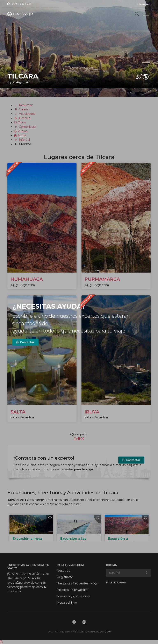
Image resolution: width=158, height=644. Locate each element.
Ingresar (144, 4)
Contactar (26, 342)
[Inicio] (20, 14)
